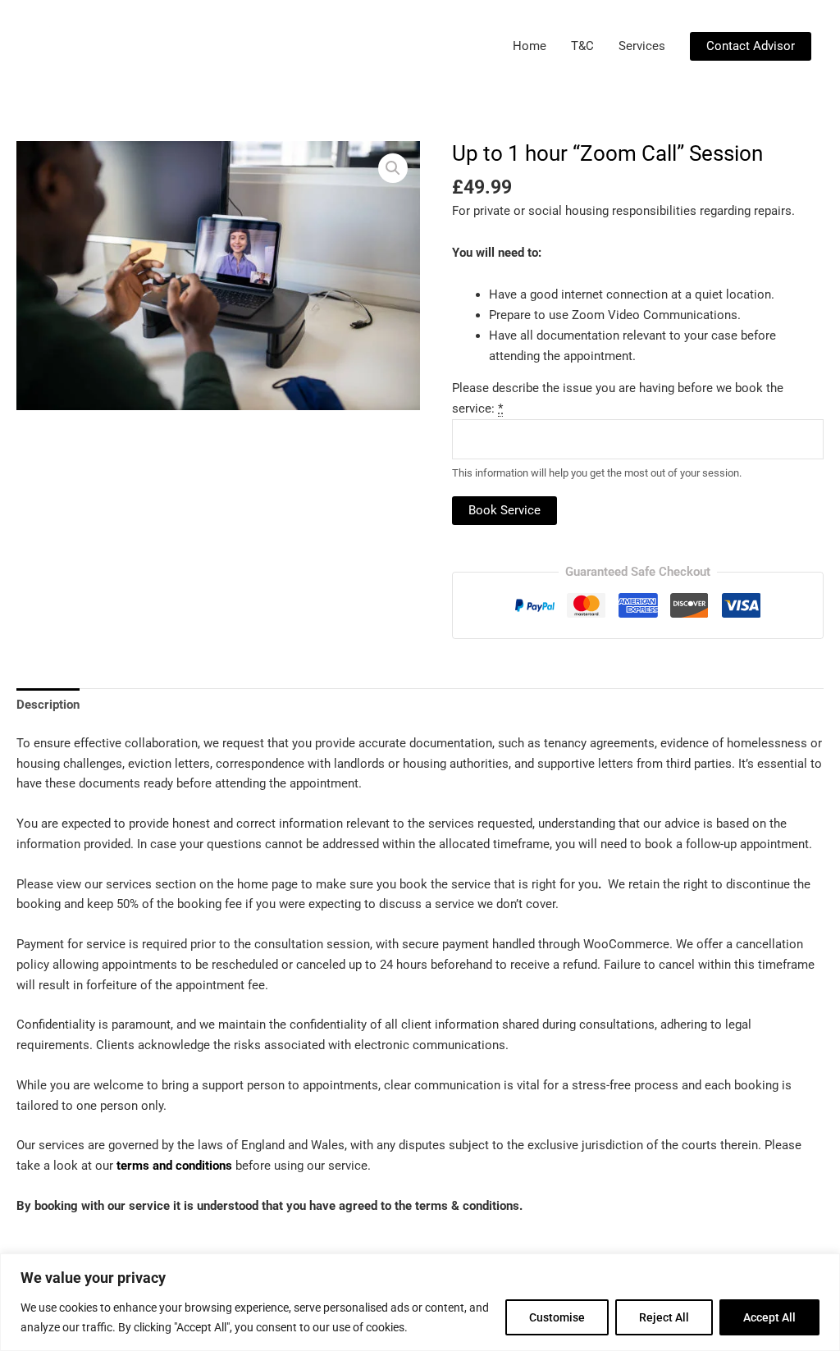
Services (642, 46)
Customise (557, 1317)
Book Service (504, 510)
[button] (750, 46)
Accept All (769, 1317)
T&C (582, 46)
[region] (420, 1302)
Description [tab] (48, 704)
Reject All (664, 1317)
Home (529, 46)
